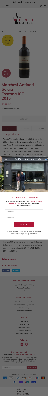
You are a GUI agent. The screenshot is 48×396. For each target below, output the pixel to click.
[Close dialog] (46, 158)
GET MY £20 (24, 224)
